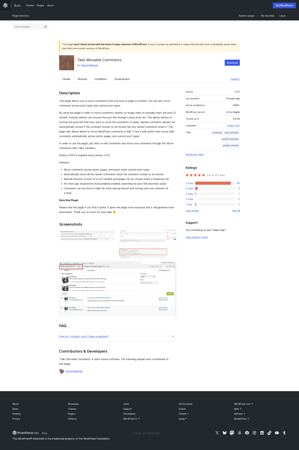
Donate (184, 413)
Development (122, 79)
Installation (101, 79)
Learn (126, 404)
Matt (238, 409)
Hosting (16, 413)
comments (217, 132)
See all (236, 210)
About (15, 404)
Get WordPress (284, 5)
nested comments (230, 139)
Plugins (71, 413)
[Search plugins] (45, 27)
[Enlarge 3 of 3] (172, 265)
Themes (72, 409)
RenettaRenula (89, 65)
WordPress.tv (131, 418)
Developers (129, 413)
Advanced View (195, 154)
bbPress (239, 413)
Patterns (72, 418)
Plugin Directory (20, 15)
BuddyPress (241, 418)
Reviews (82, 79)
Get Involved (185, 404)
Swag (183, 418)
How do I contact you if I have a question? (84, 336)
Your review (192, 210)
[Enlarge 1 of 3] (112, 234)
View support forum (197, 237)
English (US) (233, 125)
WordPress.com (243, 404)
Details (66, 79)
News (15, 409)
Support (235, 79)
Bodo (44, 433)
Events (182, 409)
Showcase (73, 404)
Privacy (16, 418)
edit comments (232, 132)
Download (232, 62)
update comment (231, 145)
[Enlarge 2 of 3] (172, 234)
